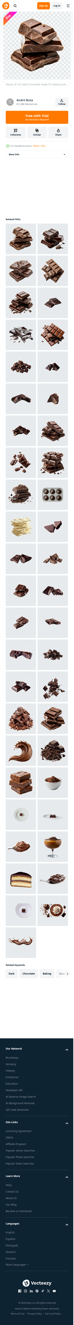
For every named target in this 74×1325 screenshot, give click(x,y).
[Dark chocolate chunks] (21, 974)
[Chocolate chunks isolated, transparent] (21, 590)
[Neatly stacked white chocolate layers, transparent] (21, 814)
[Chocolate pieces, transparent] (21, 495)
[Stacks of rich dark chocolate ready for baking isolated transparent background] (21, 239)
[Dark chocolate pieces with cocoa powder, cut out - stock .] (21, 750)
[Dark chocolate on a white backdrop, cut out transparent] (21, 399)
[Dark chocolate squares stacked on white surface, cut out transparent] (21, 303)
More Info (14, 154)
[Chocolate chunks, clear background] (21, 1038)
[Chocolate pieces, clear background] (21, 942)
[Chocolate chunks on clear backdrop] (21, 1102)
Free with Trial (37, 117)
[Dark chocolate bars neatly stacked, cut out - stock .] (21, 1230)
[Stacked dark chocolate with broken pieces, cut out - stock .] (21, 367)
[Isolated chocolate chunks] (21, 1070)
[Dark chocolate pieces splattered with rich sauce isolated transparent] (21, 1166)
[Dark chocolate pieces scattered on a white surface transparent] (21, 686)
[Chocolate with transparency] (21, 1134)
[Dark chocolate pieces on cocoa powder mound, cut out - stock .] (21, 1294)
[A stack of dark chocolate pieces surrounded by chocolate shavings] (21, 1198)
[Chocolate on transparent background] (21, 558)
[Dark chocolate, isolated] (21, 910)
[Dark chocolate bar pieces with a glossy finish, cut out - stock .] (21, 431)
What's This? (39, 145)
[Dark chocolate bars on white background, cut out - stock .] (21, 271)
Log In (57, 5)
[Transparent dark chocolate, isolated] (21, 622)
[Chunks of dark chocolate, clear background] (21, 846)
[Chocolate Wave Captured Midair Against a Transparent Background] (21, 1262)
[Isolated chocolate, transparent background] (21, 526)
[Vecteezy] (5, 5)
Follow (61, 104)
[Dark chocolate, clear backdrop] (21, 878)
